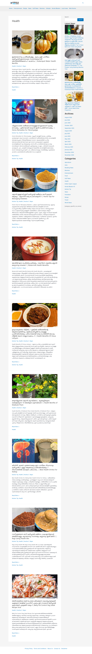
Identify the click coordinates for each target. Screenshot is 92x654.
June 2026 (67, 123)
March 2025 (68, 144)
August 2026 (68, 117)
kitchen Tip (15, 133)
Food (66, 176)
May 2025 (67, 139)
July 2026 (67, 120)
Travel (66, 200)
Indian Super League (71, 184)
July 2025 (67, 133)
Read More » (15, 87)
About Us (50, 648)
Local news (65, 8)
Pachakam (68, 194)
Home (11, 8)
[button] (83, 3)
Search (67, 17)
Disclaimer (64, 648)
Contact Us (57, 648)
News (29, 8)
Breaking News (69, 168)
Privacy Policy (29, 648)
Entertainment (18, 8)
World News (68, 202)
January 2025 (68, 150)
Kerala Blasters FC (70, 186)
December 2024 (69, 152)
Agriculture (68, 162)
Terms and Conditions (40, 648)
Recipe (25, 8)
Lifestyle (48, 8)
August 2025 (68, 131)
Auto (66, 165)
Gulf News (35, 8)
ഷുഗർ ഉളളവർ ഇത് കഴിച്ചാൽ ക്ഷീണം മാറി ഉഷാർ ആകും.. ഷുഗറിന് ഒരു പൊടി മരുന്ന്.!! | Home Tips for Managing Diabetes (33, 197)
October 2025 (69, 125)
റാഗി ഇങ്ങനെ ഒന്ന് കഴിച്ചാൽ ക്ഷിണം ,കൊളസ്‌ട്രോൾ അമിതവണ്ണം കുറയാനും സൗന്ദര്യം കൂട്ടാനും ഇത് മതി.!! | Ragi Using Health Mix (34, 536)
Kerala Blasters (56, 8)
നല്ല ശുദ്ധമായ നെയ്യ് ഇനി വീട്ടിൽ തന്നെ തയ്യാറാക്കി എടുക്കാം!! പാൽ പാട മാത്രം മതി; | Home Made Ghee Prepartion (73, 106)
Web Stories (72, 8)
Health (14, 66)
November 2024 (69, 155)
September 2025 (69, 128)
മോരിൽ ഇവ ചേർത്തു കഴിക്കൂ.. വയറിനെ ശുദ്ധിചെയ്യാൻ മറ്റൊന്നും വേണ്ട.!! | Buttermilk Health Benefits (34, 264)
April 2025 (68, 141)
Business (42, 8)
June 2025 (67, 136)
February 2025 (69, 147)
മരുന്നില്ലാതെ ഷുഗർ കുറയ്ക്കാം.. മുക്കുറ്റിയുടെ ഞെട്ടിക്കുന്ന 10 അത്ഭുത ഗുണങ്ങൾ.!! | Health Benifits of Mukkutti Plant (34, 403)
